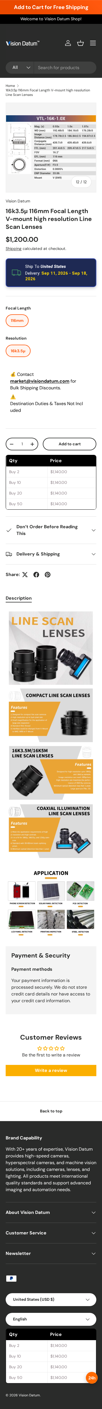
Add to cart (70, 443)
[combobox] (51, 68)
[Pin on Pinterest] (47, 574)
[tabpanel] (51, 773)
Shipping (14, 248)
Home (10, 85)
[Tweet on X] (25, 574)
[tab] (19, 598)
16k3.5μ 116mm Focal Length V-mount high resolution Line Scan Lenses (48, 92)
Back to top (51, 1111)
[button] (80, 43)
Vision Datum (18, 201)
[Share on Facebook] (36, 574)
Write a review (51, 1070)
